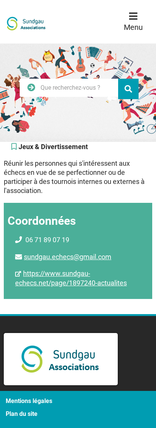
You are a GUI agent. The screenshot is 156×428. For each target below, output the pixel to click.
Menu (133, 27)
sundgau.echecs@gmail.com (67, 257)
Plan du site (21, 413)
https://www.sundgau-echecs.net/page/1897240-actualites (71, 278)
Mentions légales (29, 401)
